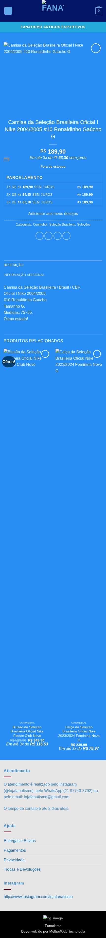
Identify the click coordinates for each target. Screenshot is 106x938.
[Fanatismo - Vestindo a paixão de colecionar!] (53, 11)
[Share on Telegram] (66, 236)
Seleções (83, 224)
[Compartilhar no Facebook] (48, 236)
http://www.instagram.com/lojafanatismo (38, 897)
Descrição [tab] (13, 265)
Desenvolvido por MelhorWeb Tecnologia (53, 931)
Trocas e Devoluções (22, 869)
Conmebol (40, 224)
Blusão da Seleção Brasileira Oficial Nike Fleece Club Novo (27, 731)
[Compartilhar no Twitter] (57, 236)
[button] (8, 11)
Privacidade (14, 860)
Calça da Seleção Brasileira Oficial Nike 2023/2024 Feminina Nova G (79, 733)
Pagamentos (15, 850)
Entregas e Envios (20, 841)
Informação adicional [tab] (24, 275)
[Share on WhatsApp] (39, 236)
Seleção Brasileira (62, 224)
